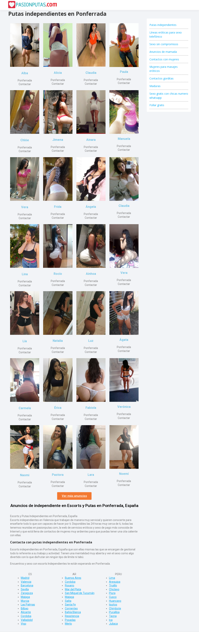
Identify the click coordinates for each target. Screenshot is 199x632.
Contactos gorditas (161, 78)
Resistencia (72, 616)
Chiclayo (114, 589)
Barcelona (27, 585)
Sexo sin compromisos (163, 44)
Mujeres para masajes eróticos (163, 69)
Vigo (23, 623)
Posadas (70, 619)
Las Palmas (28, 604)
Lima (112, 577)
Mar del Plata (73, 589)
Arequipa (114, 581)
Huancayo (115, 600)
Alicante (26, 612)
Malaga (25, 597)
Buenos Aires (73, 577)
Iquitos (113, 604)
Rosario (69, 585)
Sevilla (25, 589)
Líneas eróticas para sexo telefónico (165, 34)
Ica (111, 619)
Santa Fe (70, 604)
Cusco (113, 597)
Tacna (113, 616)
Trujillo (113, 585)
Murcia (25, 600)
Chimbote (115, 608)
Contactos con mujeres (164, 59)
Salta (68, 600)
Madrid (25, 577)
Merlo (68, 623)
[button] (74, 496)
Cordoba (26, 616)
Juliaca (113, 623)
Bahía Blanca (73, 612)
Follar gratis (156, 105)
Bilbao (24, 608)
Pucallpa (114, 612)
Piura (112, 593)
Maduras (155, 86)
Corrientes (71, 608)
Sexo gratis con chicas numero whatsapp (168, 96)
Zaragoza (27, 593)
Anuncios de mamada (163, 52)
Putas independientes (162, 25)
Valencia (26, 581)
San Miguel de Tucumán (79, 593)
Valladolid (27, 619)
